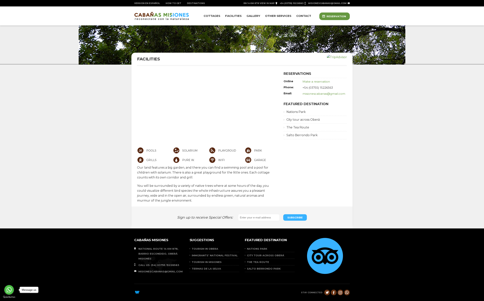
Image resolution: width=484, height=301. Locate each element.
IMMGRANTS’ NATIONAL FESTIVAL (215, 255)
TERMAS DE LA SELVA (206, 268)
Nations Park (296, 112)
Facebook (334, 292)
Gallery (253, 16)
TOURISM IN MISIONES (207, 261)
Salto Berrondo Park (302, 135)
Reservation (336, 16)
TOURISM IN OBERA (205, 248)
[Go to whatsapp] (9, 290)
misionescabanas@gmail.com (327, 3)
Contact (303, 16)
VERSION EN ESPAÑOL (147, 3)
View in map (267, 3)
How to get (173, 3)
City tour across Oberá (303, 119)
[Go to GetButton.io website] (9, 297)
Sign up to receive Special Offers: (206, 217)
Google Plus (340, 292)
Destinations (196, 3)
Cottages (212, 16)
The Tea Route (297, 127)
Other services (278, 16)
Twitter (327, 292)
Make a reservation (316, 81)
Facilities (233, 16)
